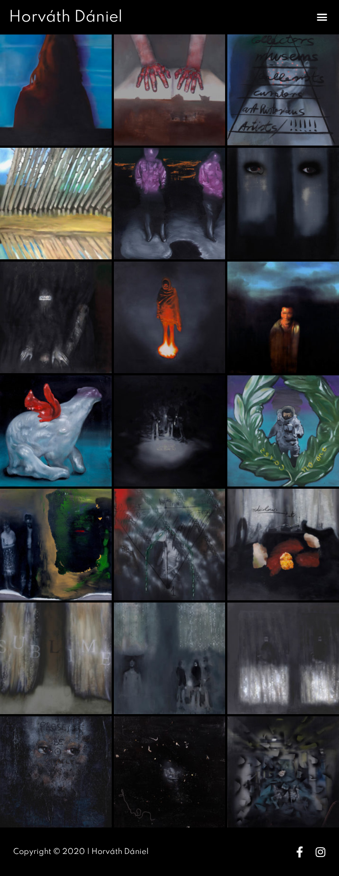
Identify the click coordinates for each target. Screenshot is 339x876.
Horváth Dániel (65, 17)
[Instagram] (320, 851)
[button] (322, 17)
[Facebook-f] (299, 851)
